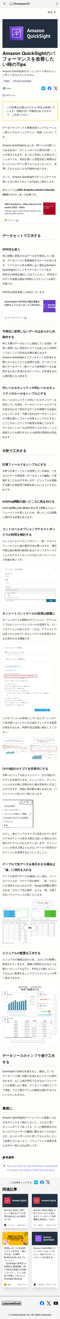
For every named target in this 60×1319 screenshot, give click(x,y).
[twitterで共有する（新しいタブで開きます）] (56, 88)
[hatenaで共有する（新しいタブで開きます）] (43, 88)
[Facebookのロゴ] (42, 1303)
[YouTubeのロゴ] (55, 1303)
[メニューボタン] (4, 4)
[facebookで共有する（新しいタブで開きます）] (49, 88)
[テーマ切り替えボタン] (57, 4)
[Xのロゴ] (49, 1303)
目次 (50, 12)
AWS (7, 81)
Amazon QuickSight (23, 81)
